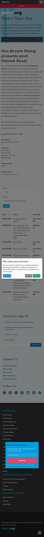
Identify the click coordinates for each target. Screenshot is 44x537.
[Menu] (41, 2)
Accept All (36, 275)
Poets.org (5, 2)
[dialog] (22, 268)
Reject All (28, 275)
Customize (7, 275)
